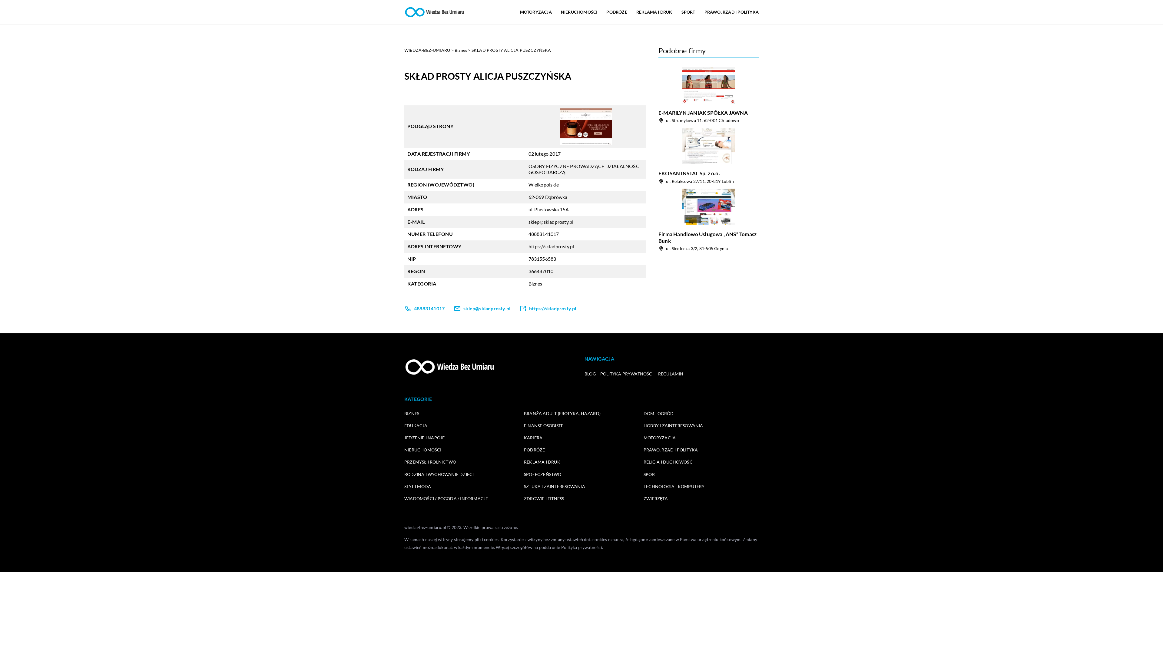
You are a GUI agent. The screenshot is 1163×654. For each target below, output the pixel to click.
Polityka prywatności (627, 373)
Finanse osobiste (543, 425)
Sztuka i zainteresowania (554, 486)
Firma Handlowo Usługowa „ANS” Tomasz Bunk (707, 237)
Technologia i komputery (674, 486)
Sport (688, 12)
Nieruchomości (579, 12)
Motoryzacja (536, 12)
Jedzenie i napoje (424, 437)
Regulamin (671, 373)
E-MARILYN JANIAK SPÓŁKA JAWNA (703, 113)
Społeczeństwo (543, 474)
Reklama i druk (654, 12)
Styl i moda (417, 486)
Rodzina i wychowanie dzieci (439, 474)
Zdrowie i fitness (544, 498)
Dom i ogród (659, 413)
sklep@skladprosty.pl (551, 222)
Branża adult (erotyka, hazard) (562, 413)
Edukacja (416, 425)
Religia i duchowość (668, 461)
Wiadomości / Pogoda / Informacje (446, 498)
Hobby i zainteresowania (673, 425)
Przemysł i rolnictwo (430, 461)
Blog (590, 373)
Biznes (535, 283)
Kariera (533, 437)
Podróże (616, 12)
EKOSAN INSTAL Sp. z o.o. (689, 173)
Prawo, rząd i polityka (731, 12)
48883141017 (543, 234)
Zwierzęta (656, 498)
